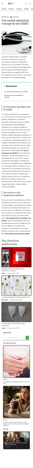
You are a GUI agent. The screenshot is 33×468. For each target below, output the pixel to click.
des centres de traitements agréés (17, 234)
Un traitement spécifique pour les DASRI (16, 91)
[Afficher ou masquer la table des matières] (23, 86)
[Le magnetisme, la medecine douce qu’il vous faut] (16, 362)
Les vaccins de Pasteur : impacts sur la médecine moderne (16, 443)
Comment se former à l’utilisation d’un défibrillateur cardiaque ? (13, 270)
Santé (3, 273)
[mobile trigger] (3, 3)
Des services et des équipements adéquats (13, 96)
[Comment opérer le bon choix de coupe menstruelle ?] (16, 312)
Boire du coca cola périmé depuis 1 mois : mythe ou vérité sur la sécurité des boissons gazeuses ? (16, 423)
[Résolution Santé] (11, 3)
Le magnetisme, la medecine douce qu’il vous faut (16, 382)
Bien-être (5, 300)
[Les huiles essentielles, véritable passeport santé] (16, 285)
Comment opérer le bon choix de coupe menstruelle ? (13, 324)
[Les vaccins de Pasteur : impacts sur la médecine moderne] (16, 440)
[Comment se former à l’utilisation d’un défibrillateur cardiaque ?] (16, 257)
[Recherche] (26, 3)
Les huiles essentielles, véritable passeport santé (16, 297)
